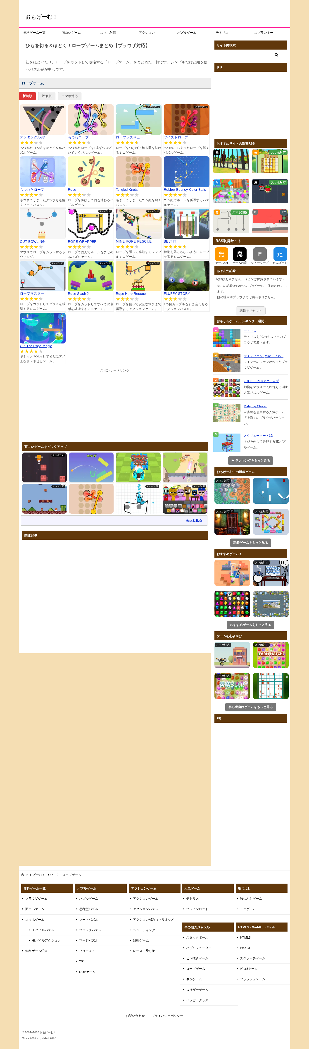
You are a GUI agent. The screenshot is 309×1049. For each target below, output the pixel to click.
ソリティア (87, 951)
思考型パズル (88, 909)
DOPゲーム (87, 972)
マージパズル (88, 940)
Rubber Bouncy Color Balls (185, 189)
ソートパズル (88, 919)
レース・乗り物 (144, 951)
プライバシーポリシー (167, 1016)
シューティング (144, 930)
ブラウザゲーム (36, 898)
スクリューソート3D (258, 435)
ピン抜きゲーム (197, 958)
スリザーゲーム (197, 990)
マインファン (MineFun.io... (263, 356)
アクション (147, 32)
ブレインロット (197, 909)
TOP (39, 875)
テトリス (222, 32)
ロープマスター (32, 293)
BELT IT (170, 241)
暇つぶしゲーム (251, 898)
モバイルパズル (43, 930)
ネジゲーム (194, 979)
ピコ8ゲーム (249, 968)
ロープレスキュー (130, 137)
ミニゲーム (248, 909)
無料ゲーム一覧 (34, 32)
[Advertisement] (115, 405)
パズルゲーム (186, 32)
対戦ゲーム (141, 940)
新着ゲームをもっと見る (250, 542)
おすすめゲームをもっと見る (250, 625)
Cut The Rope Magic (36, 346)
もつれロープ (78, 137)
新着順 (27, 96)
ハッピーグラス (197, 1000)
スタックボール (197, 937)
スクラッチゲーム (252, 958)
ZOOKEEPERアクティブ (261, 381)
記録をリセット (251, 310)
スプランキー (263, 32)
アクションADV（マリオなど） (155, 919)
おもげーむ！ (42, 17)
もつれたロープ (32, 189)
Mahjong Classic (255, 406)
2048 (82, 961)
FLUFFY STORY (177, 294)
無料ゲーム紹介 (36, 951)
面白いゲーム (71, 32)
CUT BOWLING (32, 241)
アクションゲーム (145, 898)
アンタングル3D (32, 137)
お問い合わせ (135, 1016)
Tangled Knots (127, 189)
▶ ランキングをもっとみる (250, 460)
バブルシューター (199, 948)
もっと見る (194, 520)
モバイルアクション (46, 940)
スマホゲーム (34, 919)
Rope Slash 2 (78, 294)
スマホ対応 (108, 32)
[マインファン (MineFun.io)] (227, 363)
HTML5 (245, 937)
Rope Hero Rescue (131, 294)
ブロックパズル (90, 930)
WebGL (245, 948)
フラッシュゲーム (252, 979)
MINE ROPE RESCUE (134, 241)
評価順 (47, 96)
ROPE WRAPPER (82, 241)
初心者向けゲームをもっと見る (250, 707)
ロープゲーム (195, 968)
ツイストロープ (176, 137)
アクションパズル (145, 909)
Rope (72, 189)
